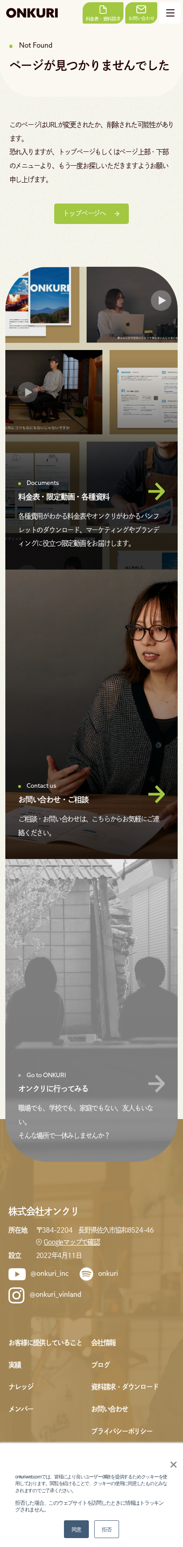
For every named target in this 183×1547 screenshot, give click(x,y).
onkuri (108, 1274)
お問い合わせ (109, 1409)
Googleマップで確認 (71, 1242)
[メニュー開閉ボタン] (170, 13)
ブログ (100, 1364)
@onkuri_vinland (55, 1295)
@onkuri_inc (50, 1274)
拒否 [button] (106, 1529)
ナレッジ (20, 1386)
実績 (14, 1364)
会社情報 (103, 1342)
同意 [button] (76, 1529)
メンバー (20, 1409)
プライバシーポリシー (121, 1431)
